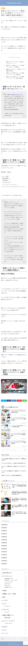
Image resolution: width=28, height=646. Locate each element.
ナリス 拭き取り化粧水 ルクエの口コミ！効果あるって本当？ (14, 459)
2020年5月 (4, 539)
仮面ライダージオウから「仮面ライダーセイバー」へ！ (15, 62)
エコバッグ (15, 585)
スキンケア (14, 609)
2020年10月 (4, 524)
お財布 (14, 590)
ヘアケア (14, 600)
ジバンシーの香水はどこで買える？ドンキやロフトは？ (13, 467)
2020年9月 (4, 527)
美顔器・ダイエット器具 (14, 593)
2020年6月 (4, 536)
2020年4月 (4, 542)
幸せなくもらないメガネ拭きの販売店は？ (11, 475)
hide (18, 57)
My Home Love (14, 3)
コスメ (14, 603)
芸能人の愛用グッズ (14, 615)
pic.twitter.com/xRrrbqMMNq (11, 109)
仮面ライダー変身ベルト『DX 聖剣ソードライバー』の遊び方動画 (15, 77)
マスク (14, 630)
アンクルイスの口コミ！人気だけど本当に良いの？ (13, 463)
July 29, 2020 (7, 115)
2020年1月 (4, 551)
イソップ (15, 611)
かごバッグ (15, 583)
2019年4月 (4, 563)
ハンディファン (15, 623)
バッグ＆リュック (14, 576)
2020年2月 (4, 548)
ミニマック (15, 606)
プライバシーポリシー (13, 642)
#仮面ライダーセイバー (17, 94)
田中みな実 (15, 617)
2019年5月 (4, 560)
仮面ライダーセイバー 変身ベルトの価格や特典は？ (15, 70)
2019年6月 (4, 557)
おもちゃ (3, 8)
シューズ (14, 633)
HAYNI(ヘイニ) (15, 587)
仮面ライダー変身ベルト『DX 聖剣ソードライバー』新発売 (15, 66)
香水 (14, 597)
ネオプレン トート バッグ (15, 580)
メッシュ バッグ (15, 582)
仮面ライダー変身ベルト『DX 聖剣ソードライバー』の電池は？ (15, 73)
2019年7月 (4, 554)
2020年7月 (4, 533)
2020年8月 (4, 530)
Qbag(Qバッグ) (15, 578)
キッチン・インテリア (14, 620)
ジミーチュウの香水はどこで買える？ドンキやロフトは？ (13, 471)
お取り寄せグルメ (14, 572)
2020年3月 (4, 545)
